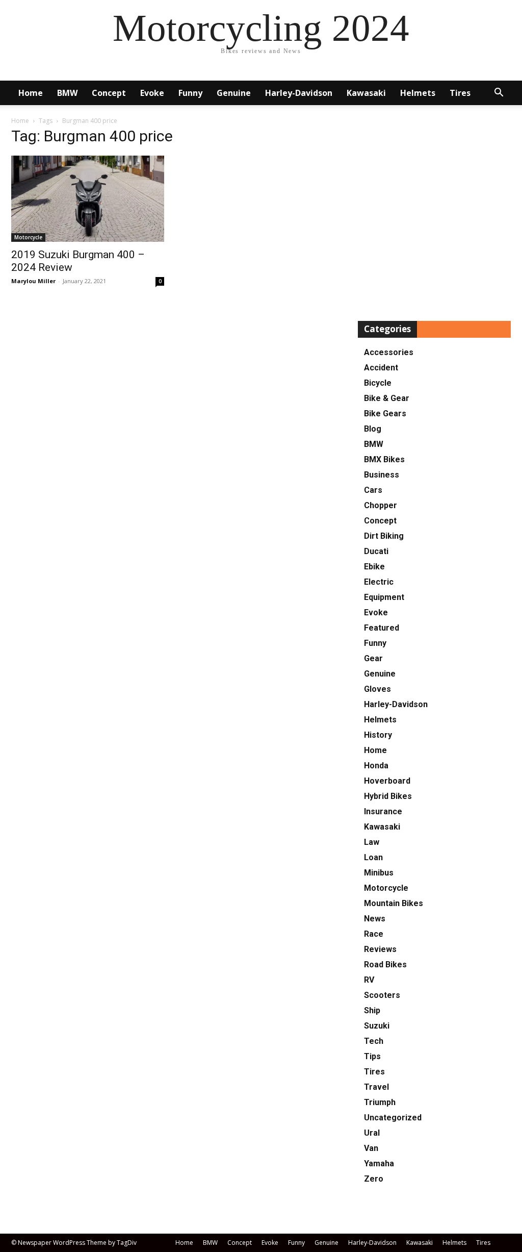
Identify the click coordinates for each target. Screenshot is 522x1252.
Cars (373, 490)
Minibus (379, 873)
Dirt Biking (384, 536)
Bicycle (378, 383)
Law (371, 842)
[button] (498, 93)
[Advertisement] (434, 216)
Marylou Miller (33, 281)
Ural (372, 1133)
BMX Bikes (384, 459)
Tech (373, 1041)
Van (371, 1148)
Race (373, 934)
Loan (373, 857)
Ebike (374, 566)
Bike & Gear (386, 398)
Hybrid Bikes (388, 796)
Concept (109, 92)
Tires (460, 92)
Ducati (376, 551)
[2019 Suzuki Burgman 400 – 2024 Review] (87, 199)
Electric (379, 582)
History (378, 735)
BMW (67, 92)
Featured (381, 628)
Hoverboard (387, 781)
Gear (373, 658)
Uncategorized (393, 1117)
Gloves (377, 689)
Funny (190, 92)
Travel (376, 1087)
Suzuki (376, 1026)
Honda (376, 765)
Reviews (380, 949)
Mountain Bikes (393, 903)
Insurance (383, 811)
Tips (372, 1056)
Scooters (382, 995)
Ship (372, 1010)
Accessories (388, 352)
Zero (373, 1179)
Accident (381, 367)
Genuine (234, 92)
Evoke (152, 92)
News (374, 918)
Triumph (380, 1102)
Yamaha (379, 1163)
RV (369, 980)
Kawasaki (366, 92)
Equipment (384, 597)
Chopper (380, 505)
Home (30, 92)
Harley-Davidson (298, 92)
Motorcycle (28, 237)
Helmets (417, 92)
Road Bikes (385, 964)
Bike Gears (385, 413)
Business (381, 475)
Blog (372, 429)
